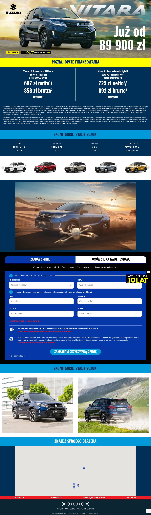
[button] (74, 488)
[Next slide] (148, 167)
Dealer (80, 280)
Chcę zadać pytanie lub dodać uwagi (24, 321)
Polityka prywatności (85, 509)
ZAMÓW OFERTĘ (56, 497)
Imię (11, 297)
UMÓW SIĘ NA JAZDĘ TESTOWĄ (94, 497)
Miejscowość (15, 280)
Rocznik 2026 (19, 497)
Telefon (13, 309)
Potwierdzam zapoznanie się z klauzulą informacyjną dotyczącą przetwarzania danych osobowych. (58, 328)
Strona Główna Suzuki (66, 509)
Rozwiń (66, 332)
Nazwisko (81, 297)
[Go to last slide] (2, 167)
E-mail (80, 309)
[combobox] (41, 285)
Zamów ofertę (40, 259)
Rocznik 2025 (132, 497)
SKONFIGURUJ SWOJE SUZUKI (76, 135)
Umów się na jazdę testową (111, 259)
